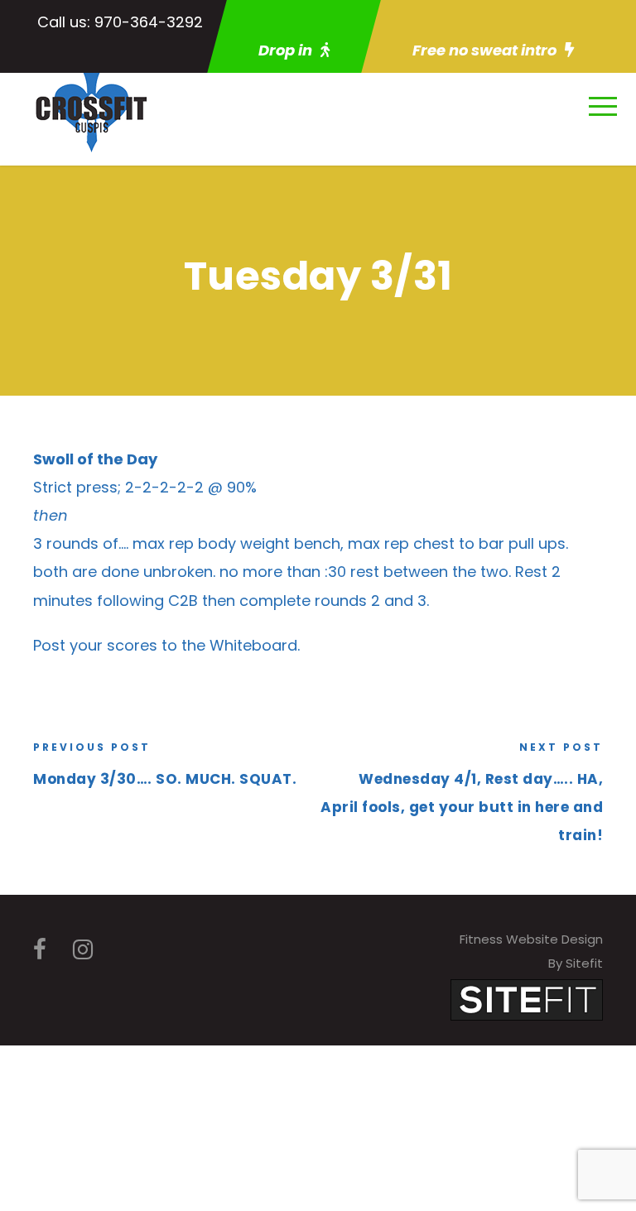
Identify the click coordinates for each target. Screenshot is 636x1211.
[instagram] (83, 950)
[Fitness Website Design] (526, 998)
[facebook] (39, 950)
